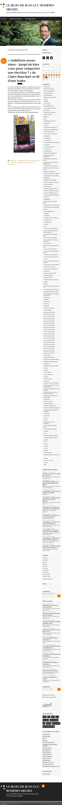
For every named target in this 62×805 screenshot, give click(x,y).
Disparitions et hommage (50, 180)
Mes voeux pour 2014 (49, 329)
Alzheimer (46, 101)
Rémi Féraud (47, 413)
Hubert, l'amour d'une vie (48, 742)
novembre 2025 (46, 576)
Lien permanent (13, 160)
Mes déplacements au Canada (51, 291)
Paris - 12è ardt (47, 372)
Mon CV (44, 738)
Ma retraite (46, 271)
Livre (45, 226)
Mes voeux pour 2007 (49, 314)
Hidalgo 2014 (47, 199)
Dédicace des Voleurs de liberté (51, 173)
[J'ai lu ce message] (60, 802)
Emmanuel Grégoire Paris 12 (50, 193)
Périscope (46, 381)
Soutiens (46, 431)
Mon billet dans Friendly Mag (51, 361)
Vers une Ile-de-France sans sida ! (51, 455)
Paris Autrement (48, 378)
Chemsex (46, 125)
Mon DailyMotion (47, 749)
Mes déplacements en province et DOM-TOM (51, 294)
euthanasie (45, 720)
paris (49, 716)
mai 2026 (45, 564)
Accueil (3, 19)
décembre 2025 (46, 574)
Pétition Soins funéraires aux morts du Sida (50, 396)
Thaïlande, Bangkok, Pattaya (51, 437)
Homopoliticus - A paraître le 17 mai (51, 766)
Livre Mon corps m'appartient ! (51, 254)
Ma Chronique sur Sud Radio (51, 269)
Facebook (46, 197)
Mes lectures (34, 160)
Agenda (46, 99)
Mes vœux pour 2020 (49, 357)
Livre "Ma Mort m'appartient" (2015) (50, 235)
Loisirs (45, 259)
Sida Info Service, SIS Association (48, 422)
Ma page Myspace (47, 752)
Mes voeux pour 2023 (49, 346)
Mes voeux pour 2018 (49, 338)
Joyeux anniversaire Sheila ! (50, 670)
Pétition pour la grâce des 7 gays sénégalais (51, 389)
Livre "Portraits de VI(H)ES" (50, 237)
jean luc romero (26, 162)
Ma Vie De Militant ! (48, 275)
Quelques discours (47, 747)
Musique (46, 368)
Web (45, 464)
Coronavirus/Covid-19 (49, 146)
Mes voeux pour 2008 (49, 316)
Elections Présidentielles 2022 (51, 190)
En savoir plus (3, 803)
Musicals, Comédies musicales (51, 365)
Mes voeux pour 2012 (49, 325)
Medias (45, 283)
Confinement (47, 138)
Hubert (45, 209)
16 (43, 75)
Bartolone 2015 (48, 114)
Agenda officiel (46, 734)
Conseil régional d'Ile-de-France (51, 142)
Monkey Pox (47, 363)
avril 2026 (45, 566)
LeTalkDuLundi (47, 222)
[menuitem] (4, 19)
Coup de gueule (48, 151)
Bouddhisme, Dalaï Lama (49, 121)
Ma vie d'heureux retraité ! (50, 273)
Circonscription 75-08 (49, 131)
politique (32, 162)
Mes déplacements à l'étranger (51, 289)
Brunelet (45, 473)
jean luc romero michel (48, 726)
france (44, 716)
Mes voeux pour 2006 (49, 312)
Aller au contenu (5, 1)
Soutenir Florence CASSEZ (50, 429)
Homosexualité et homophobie (51, 207)
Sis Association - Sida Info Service (49, 426)
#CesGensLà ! (47, 86)
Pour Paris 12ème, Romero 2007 (51, 407)
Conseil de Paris (48, 140)
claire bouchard (18, 162)
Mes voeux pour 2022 (49, 344)
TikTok (45, 444)
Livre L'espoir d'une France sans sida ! (51, 246)
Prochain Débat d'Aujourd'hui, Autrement (50, 410)
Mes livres (45, 740)
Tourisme (46, 446)
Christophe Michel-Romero (50, 127)
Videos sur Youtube (47, 756)
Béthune (46, 116)
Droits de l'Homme (48, 184)
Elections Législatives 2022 (50, 188)
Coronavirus (47, 144)
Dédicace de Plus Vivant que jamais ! (51, 168)
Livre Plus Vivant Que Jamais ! (51, 256)
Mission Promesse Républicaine (51, 359)
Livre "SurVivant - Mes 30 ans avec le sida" (50, 240)
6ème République (48, 95)
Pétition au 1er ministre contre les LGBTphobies (51, 385)
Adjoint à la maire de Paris (50, 97)
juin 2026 (45, 562)
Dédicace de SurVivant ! (49, 171)
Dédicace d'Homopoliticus (50, 153)
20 (54, 75)
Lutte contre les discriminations (51, 264)
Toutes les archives (47, 579)
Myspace (46, 370)
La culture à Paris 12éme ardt (51, 217)
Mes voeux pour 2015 (49, 331)
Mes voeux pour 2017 (49, 336)
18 (49, 75)
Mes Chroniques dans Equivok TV (50, 286)
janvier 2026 (45, 572)
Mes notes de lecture (49, 308)
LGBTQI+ (46, 224)
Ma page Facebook (47, 754)
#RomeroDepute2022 (49, 91)
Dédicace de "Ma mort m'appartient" (49, 156)
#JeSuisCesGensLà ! (49, 88)
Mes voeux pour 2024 (49, 348)
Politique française (48, 403)
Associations (47, 110)
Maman (45, 281)
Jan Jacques (46, 546)
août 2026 (45, 558)
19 (51, 75)
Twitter (46, 448)
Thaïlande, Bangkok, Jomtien (51, 435)
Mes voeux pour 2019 (49, 340)
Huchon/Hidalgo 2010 (49, 211)
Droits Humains (47, 186)
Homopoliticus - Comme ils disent (50, 202)
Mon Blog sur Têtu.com (48, 762)
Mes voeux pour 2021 (49, 342)
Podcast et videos (48, 401)
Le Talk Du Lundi (48, 220)
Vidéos (45, 458)
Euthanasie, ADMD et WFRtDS (51, 195)
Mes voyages (47, 355)
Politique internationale (49, 405)
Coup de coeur (27, 160)
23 (43, 77)
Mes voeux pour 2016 (49, 333)
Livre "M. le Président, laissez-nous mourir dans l (50, 231)
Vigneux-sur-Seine (48, 460)
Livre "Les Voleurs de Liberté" (51, 228)
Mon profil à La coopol (48, 764)
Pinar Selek (46, 399)
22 (59, 75)
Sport (45, 433)
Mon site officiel (16, 19)
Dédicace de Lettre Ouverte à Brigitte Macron (50, 163)
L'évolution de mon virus (49, 266)
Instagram (46, 213)
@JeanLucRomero (47, 52)
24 (46, 77)
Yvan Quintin (46, 491)
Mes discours (47, 297)
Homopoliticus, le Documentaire (51, 205)
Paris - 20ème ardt (48, 374)
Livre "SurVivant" (48, 243)
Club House (47, 136)
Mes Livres (46, 303)
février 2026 (45, 570)
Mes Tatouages (47, 310)
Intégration (47, 215)
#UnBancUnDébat (48, 93)
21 (56, 75)
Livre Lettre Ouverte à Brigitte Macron (51, 252)
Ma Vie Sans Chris (48, 277)
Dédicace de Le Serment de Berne (50, 159)
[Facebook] (44, 57)
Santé (45, 417)
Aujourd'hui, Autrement (49, 112)
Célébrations (47, 123)
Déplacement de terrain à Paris (51, 175)
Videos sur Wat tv (47, 758)
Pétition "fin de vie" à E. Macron (51, 383)
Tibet (45, 442)
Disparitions (47, 177)
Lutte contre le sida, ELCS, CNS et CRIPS (51, 261)
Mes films (46, 299)
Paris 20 (46, 376)
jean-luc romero (54, 720)
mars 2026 (45, 568)
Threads (46, 439)
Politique (48, 723)
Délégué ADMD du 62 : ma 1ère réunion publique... (51, 499)
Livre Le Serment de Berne (50, 249)
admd (57, 716)
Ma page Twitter (46, 760)
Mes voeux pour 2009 (49, 318)
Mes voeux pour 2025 (49, 351)
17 (46, 75)
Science (46, 419)
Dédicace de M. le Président (50, 165)
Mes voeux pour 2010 (49, 321)
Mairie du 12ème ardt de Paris (51, 279)
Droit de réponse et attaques (51, 182)
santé (52, 716)
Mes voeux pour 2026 (49, 353)
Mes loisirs (46, 306)
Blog (45, 118)
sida (44, 723)
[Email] (51, 57)
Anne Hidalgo (47, 103)
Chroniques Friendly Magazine (51, 129)
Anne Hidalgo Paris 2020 (50, 108)
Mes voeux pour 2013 (49, 327)
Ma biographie (30, 19)
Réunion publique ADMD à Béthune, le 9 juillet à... (50, 483)
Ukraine (46, 450)
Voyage (46, 462)
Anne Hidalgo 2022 (48, 106)
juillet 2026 (45, 560)
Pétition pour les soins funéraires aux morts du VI (50, 393)
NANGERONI (46, 481)
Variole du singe (48, 452)
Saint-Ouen (47, 415)
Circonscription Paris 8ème (50, 133)
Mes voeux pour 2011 (49, 323)
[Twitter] (47, 57)
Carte (44, 584)
